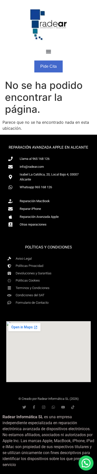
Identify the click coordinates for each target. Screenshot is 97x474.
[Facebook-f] (34, 407)
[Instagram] (44, 407)
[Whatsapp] (53, 407)
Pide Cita (48, 66)
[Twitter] (24, 407)
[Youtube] (63, 407)
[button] (49, 51)
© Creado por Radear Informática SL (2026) (48, 399)
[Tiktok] (73, 407)
